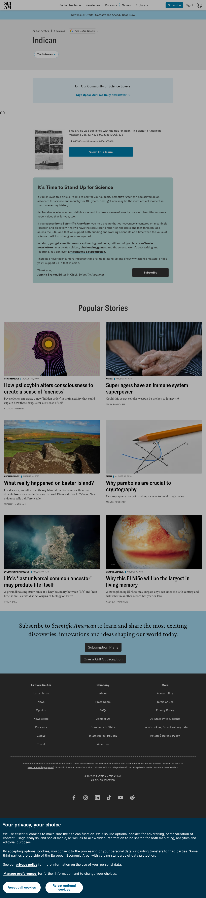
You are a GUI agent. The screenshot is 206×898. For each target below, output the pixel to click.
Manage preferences (20, 873)
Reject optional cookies (64, 887)
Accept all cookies (22, 887)
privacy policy (26, 864)
